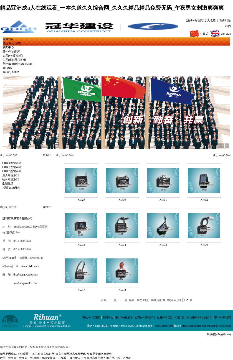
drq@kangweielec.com (25, 274)
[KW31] (163, 192)
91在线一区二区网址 (118, 358)
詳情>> (47, 207)
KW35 (163, 244)
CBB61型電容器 (11, 167)
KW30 (122, 199)
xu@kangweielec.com (25, 283)
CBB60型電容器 (11, 163)
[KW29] (81, 192)
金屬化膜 (7, 183)
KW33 (81, 244)
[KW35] (163, 237)
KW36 (204, 244)
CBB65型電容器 (11, 171)
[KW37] (81, 282)
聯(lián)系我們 (11, 72)
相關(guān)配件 (11, 187)
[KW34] (122, 237)
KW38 (122, 289)
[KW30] (122, 192)
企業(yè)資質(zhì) (13, 55)
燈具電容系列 (10, 175)
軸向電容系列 (10, 179)
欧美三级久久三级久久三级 (16, 358)
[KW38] (122, 282)
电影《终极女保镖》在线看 (49, 358)
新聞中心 (8, 47)
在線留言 (8, 67)
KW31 (163, 199)
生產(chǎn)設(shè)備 (14, 59)
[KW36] (204, 237)
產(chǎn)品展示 (11, 51)
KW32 (204, 199)
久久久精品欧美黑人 (93, 358)
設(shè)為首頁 (194, 20)
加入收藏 (210, 20)
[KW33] (81, 237)
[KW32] (204, 192)
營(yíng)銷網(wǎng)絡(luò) (18, 63)
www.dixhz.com (30, 266)
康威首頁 (8, 39)
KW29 (81, 199)
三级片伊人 (74, 358)
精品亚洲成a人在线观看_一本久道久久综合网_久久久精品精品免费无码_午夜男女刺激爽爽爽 (112, 8)
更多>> (47, 155)
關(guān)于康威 (12, 43)
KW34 (122, 244)
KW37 (81, 289)
